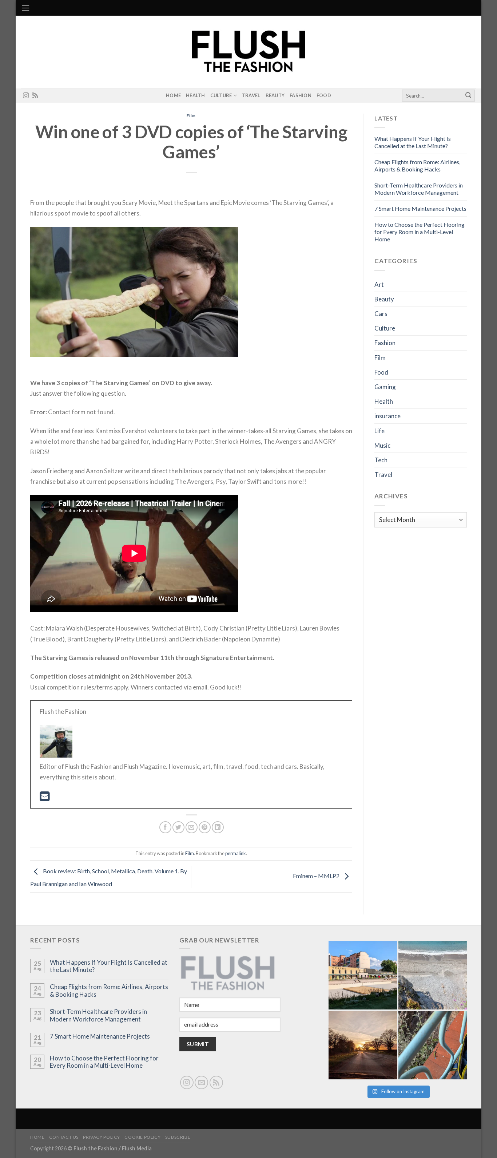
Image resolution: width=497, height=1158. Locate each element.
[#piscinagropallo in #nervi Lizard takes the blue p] (432, 1045)
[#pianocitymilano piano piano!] (363, 975)
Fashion (300, 95)
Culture (221, 95)
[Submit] (468, 96)
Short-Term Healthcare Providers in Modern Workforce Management (418, 189)
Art (379, 284)
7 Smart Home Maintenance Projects (420, 208)
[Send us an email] (201, 1082)
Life (379, 431)
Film (191, 115)
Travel (251, 95)
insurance (387, 416)
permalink (235, 853)
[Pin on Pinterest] (205, 827)
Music (382, 445)
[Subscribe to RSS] (35, 95)
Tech (380, 460)
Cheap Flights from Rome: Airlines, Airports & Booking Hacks (417, 165)
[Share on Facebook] (165, 827)
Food (324, 95)
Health (195, 95)
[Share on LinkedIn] (218, 827)
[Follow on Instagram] (26, 95)
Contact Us (64, 1137)
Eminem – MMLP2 (317, 875)
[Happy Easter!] (363, 1045)
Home (173, 95)
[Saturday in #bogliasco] (432, 975)
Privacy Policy (101, 1137)
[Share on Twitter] (178, 827)
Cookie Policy (142, 1137)
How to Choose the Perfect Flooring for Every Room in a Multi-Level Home (419, 231)
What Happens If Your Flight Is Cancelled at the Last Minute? (412, 142)
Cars (380, 313)
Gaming (385, 387)
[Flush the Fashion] (248, 52)
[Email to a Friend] (192, 827)
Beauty (275, 95)
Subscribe (178, 1137)
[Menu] (25, 8)
